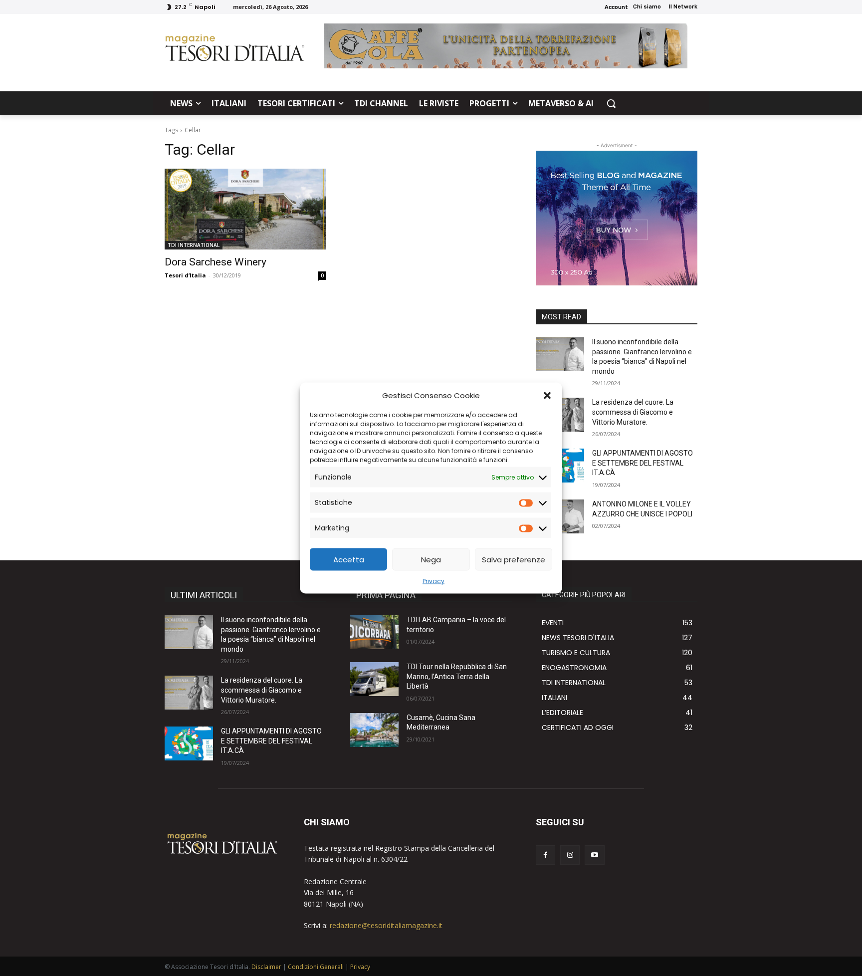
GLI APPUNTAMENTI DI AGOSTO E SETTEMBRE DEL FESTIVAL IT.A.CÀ (642, 463)
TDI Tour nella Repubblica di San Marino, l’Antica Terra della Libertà (457, 676)
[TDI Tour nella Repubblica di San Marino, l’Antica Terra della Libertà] (374, 679)
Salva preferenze (513, 559)
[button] (547, 395)
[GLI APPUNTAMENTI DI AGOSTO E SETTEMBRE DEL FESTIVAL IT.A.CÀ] (189, 743)
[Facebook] (545, 855)
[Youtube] (594, 855)
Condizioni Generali (316, 967)
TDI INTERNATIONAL (193, 245)
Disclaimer (266, 967)
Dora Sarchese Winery (215, 262)
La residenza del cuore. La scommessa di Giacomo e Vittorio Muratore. (632, 412)
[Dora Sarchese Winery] (245, 209)
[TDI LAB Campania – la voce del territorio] (374, 632)
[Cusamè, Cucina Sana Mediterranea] (374, 730)
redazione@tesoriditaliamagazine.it (386, 925)
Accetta (348, 559)
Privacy (433, 581)
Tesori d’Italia (185, 275)
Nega (431, 559)
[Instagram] (570, 855)
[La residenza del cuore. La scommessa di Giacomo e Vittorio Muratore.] (189, 693)
